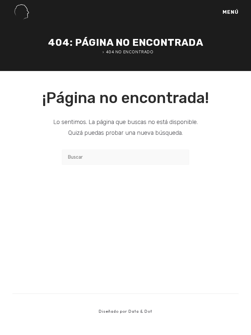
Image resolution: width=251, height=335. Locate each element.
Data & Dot (140, 311)
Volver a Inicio (125, 191)
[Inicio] (99, 51)
